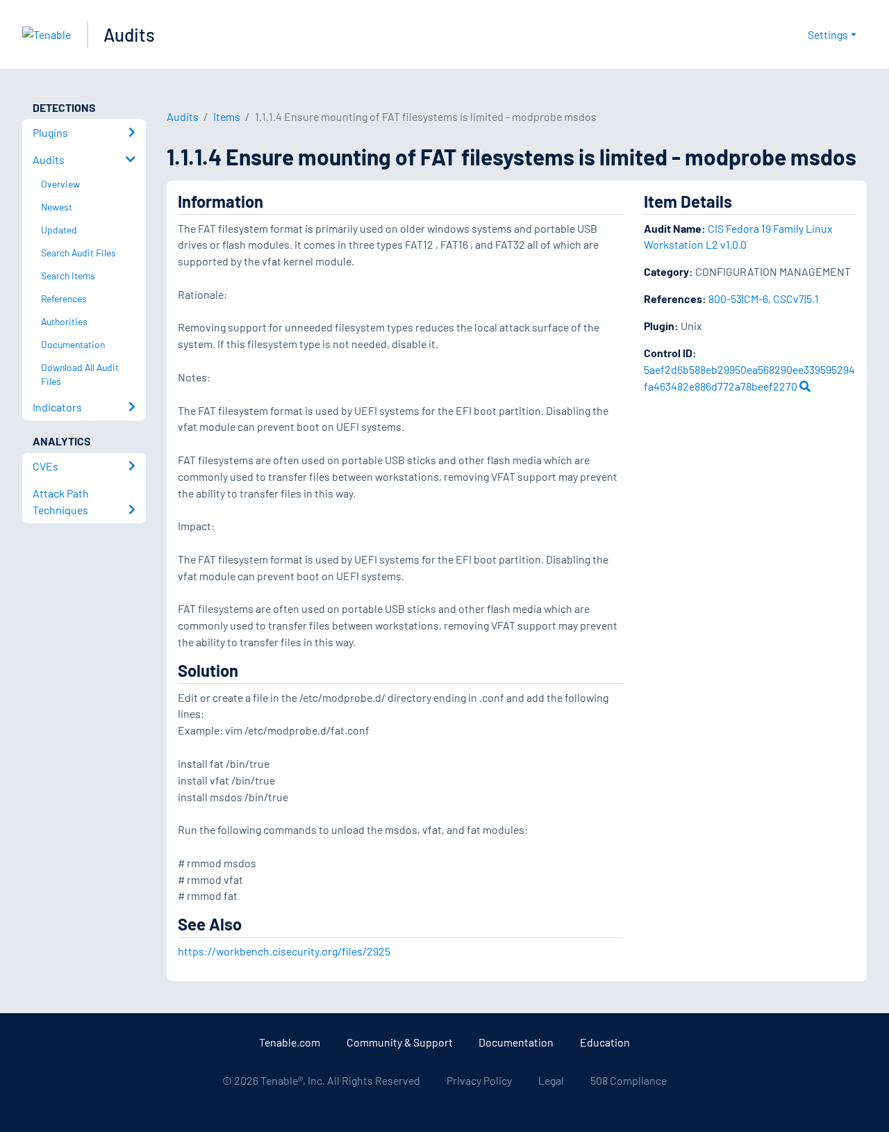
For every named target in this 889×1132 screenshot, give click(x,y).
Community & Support (400, 1042)
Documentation (516, 1042)
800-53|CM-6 (738, 298)
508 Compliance (628, 1080)
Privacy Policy (479, 1080)
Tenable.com (289, 1042)
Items (226, 116)
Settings (828, 34)
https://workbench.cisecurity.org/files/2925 (284, 951)
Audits (129, 34)
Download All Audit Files (80, 374)
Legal (551, 1080)
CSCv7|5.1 (796, 298)
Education (605, 1042)
